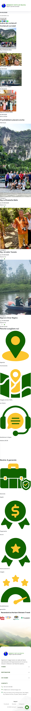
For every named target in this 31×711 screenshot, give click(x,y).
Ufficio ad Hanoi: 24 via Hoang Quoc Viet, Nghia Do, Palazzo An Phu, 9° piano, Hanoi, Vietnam (15, 693)
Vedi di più (3, 122)
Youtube (14, 704)
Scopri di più (3, 326)
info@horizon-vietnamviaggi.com (12, 689)
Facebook (6, 704)
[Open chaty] (27, 707)
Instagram (21, 704)
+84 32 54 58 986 (7, 686)
